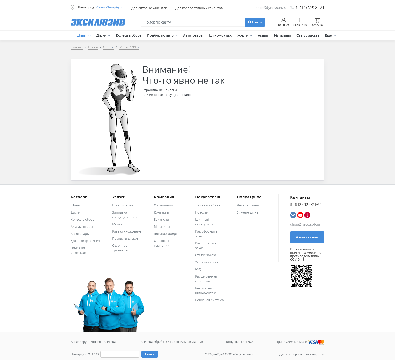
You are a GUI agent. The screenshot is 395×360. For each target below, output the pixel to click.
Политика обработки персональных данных (170, 341)
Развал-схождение (126, 231)
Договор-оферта (166, 233)
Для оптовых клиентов (149, 8)
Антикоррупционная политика (93, 341)
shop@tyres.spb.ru (305, 224)
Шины (75, 205)
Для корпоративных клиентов (199, 8)
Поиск (150, 354)
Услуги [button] (243, 35)
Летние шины (248, 205)
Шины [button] (82, 35)
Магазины (282, 35)
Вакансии (161, 219)
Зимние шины (248, 212)
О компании (163, 205)
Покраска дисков (125, 238)
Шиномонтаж (220, 35)
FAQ (198, 269)
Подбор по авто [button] (161, 35)
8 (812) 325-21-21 (309, 7)
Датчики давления (85, 240)
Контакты (161, 212)
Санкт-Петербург (109, 7)
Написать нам (307, 237)
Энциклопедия (206, 262)
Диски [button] (101, 35)
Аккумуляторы (82, 226)
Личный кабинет (208, 205)
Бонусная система (209, 300)
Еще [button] (329, 35)
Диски (75, 212)
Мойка (117, 224)
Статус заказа (307, 35)
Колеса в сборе (128, 35)
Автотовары (193, 35)
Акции (263, 35)
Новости (201, 212)
